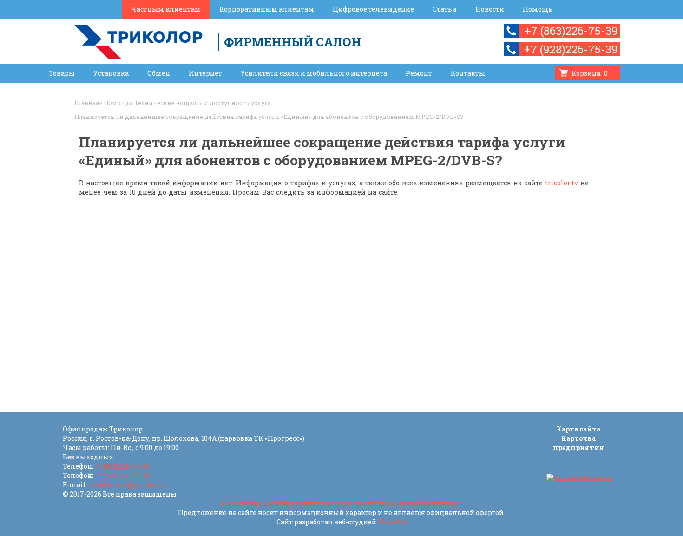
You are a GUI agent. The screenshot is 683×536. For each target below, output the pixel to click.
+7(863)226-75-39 (122, 466)
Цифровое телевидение (373, 9)
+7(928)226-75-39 (122, 475)
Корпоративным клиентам (266, 9)
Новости (489, 9)
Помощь (537, 9)
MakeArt (392, 521)
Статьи (445, 9)
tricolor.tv (561, 182)
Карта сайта (578, 429)
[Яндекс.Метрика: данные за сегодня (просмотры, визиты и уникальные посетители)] (578, 478)
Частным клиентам (166, 9)
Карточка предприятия (578, 443)
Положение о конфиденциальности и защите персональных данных (341, 503)
